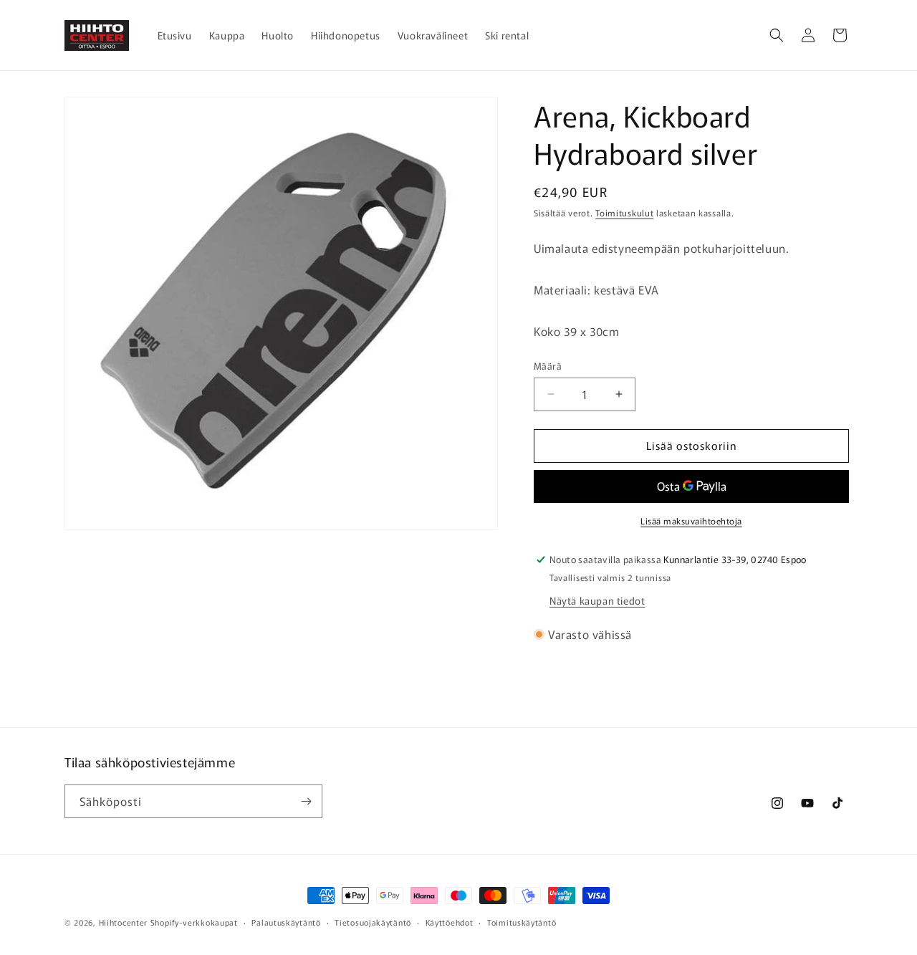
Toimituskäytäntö (521, 922)
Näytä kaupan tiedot (597, 600)
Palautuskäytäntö (285, 922)
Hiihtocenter (123, 922)
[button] (776, 35)
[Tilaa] (306, 801)
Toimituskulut (624, 212)
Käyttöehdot (450, 922)
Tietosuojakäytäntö (373, 922)
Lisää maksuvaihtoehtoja (691, 520)
